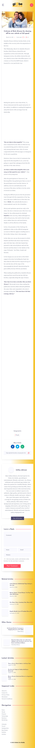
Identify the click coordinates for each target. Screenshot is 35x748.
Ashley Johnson (21, 470)
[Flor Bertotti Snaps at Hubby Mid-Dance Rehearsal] (4, 671)
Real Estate (5, 730)
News (3, 710)
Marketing (4, 720)
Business (4, 718)
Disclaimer (5, 697)
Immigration (5, 728)
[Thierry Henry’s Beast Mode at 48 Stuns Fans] (4, 664)
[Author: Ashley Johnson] (11, 470)
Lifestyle (4, 724)
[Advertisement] (17, 83)
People (17, 435)
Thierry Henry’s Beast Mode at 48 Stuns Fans (19, 663)
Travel (3, 726)
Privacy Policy (5, 694)
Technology (5, 716)
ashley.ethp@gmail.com (17, 512)
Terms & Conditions (7, 699)
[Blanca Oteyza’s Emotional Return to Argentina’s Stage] (4, 678)
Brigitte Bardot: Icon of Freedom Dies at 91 (21, 611)
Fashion (4, 732)
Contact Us (4, 693)
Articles (4, 734)
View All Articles (17, 518)
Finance (4, 714)
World (3, 712)
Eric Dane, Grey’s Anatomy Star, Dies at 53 (21, 602)
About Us (4, 690)
